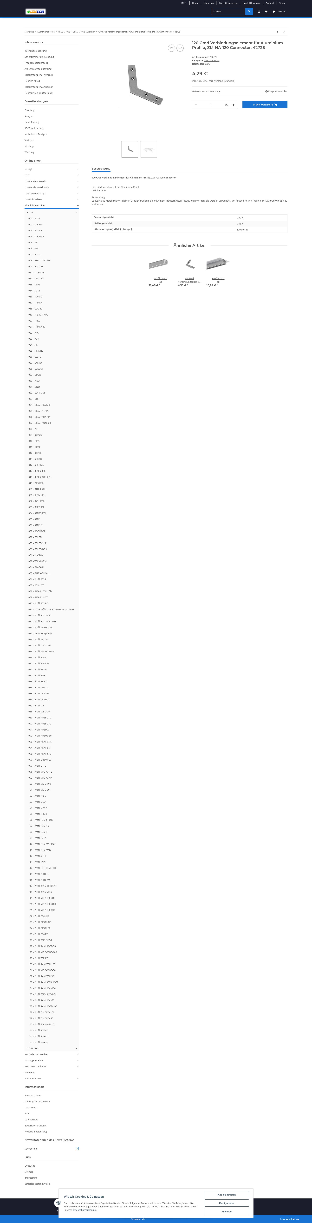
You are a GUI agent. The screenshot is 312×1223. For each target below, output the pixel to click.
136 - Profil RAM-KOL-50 (41, 1000)
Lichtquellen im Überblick (38, 92)
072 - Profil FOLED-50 (39, 615)
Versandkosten (33, 1095)
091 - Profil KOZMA (38, 729)
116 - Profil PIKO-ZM (39, 879)
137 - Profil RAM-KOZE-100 (42, 1006)
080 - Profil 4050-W (38, 663)
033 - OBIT (34, 398)
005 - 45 (32, 242)
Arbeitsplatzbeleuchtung (38, 68)
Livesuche (30, 1165)
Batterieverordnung (35, 1125)
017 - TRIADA (35, 302)
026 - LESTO (34, 356)
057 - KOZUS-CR (37, 531)
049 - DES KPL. (36, 483)
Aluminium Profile (35, 205)
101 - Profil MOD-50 (39, 789)
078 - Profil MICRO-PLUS (41, 651)
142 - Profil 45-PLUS (38, 1036)
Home (195, 3)
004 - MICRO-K (36, 236)
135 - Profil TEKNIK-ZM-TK (42, 994)
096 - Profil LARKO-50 (39, 759)
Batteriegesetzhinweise (37, 1183)
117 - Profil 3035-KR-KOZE (42, 886)
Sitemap (29, 1171)
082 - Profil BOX (36, 675)
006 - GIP (33, 248)
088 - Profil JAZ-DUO (39, 711)
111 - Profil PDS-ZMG (39, 849)
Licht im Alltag (32, 80)
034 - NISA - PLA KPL (39, 404)
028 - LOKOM (35, 368)
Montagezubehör (34, 1060)
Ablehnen (226, 1211)
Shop (282, 3)
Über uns (209, 3)
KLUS (30, 212)
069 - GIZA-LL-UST (38, 597)
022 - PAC (33, 332)
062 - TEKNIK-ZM (37, 561)
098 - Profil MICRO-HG (40, 771)
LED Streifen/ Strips (35, 193)
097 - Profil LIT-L (37, 765)
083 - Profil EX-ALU (38, 681)
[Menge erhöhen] (233, 104)
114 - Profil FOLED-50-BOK (42, 867)
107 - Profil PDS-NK (38, 825)
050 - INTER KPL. (37, 489)
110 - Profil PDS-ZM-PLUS (41, 843)
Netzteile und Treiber (36, 1054)
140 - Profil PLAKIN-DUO (41, 1024)
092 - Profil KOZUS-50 (40, 735)
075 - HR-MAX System (40, 633)
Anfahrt (270, 3)
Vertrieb (29, 140)
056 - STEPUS (35, 525)
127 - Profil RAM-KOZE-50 (42, 946)
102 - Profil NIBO (37, 795)
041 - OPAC (34, 446)
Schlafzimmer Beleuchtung (39, 56)
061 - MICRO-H (36, 555)
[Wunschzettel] (266, 11)
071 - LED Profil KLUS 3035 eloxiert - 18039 (51, 609)
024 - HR (33, 344)
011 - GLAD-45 (36, 278)
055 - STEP (34, 519)
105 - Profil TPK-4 (37, 813)
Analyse (29, 116)
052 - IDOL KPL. (36, 501)
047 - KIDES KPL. (37, 471)
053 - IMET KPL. (36, 507)
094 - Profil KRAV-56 (39, 747)
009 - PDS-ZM (35, 266)
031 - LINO (34, 386)
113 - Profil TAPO (37, 861)
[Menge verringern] (195, 104)
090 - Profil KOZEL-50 (39, 723)
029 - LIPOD (34, 374)
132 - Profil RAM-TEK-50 (41, 976)
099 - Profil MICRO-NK (40, 777)
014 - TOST (34, 290)
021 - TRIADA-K (36, 326)
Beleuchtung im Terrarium (39, 74)
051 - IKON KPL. (36, 495)
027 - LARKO (35, 362)
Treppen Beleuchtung (36, 62)
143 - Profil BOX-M (38, 1042)
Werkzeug (30, 1072)
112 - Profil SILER (37, 855)
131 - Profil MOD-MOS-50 (42, 970)
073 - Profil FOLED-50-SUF (42, 621)
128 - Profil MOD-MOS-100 (42, 952)
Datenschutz (31, 1119)
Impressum (31, 1177)
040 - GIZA (33, 440)
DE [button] (182, 3)
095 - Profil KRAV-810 (39, 753)
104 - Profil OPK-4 (37, 807)
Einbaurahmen (33, 1078)
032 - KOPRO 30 (37, 392)
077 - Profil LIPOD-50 (39, 645)
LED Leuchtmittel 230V (37, 187)
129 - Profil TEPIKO (38, 958)
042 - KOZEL (34, 452)
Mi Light (29, 169)
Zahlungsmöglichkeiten (37, 1101)
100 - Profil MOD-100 (39, 783)
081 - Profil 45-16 (37, 669)
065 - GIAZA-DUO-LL (39, 573)
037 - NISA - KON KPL (39, 422)
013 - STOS (34, 284)
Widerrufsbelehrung (36, 1131)
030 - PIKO (34, 380)
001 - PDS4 (34, 218)
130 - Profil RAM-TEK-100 (41, 964)
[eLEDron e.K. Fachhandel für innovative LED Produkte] (36, 11)
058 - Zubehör (211, 60)
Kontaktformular (252, 3)
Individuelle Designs (36, 134)
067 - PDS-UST (36, 585)
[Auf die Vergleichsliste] (171, 48)
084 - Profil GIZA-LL (38, 687)
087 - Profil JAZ (36, 705)
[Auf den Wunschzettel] (180, 48)
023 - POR (33, 338)
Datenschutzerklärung (84, 1210)
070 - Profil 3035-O (38, 603)
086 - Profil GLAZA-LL (39, 699)
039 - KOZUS (35, 434)
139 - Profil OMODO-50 (40, 1018)
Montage (29, 146)
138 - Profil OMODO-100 (41, 1012)
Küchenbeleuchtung (36, 50)
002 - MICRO (35, 224)
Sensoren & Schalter (36, 1066)
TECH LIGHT (33, 1048)
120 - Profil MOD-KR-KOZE (42, 904)
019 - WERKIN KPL (38, 314)
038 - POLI (33, 428)
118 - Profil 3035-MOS (40, 892)
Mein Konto (31, 1107)
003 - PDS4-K (35, 230)
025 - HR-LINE (35, 350)
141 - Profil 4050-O (38, 1030)
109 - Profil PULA (37, 837)
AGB (27, 1113)
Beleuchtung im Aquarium (39, 86)
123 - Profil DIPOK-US (39, 922)
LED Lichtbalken (33, 199)
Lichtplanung (32, 122)
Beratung (30, 110)
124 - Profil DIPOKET (39, 928)
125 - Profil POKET (38, 934)
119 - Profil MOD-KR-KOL (41, 898)
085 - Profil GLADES (38, 693)
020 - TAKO (34, 320)
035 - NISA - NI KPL (38, 410)
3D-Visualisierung (34, 128)
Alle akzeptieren (227, 1194)
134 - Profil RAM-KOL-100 (42, 988)
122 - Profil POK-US (38, 916)
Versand (219, 80)
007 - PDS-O (34, 254)
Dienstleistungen (228, 3)
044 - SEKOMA (36, 465)
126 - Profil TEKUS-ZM (40, 940)
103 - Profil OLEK (37, 801)
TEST (27, 175)
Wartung (29, 152)
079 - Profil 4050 (37, 657)
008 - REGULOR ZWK (39, 260)
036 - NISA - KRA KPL (39, 416)
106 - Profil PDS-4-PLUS (40, 819)
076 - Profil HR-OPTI (39, 639)
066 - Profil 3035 (37, 579)
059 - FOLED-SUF (37, 543)
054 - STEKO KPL (37, 513)
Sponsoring (51, 1148)
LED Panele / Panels (35, 181)
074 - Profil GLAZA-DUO (40, 627)
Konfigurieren (226, 1203)
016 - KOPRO (35, 296)
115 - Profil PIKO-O (38, 873)
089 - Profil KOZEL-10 (39, 717)
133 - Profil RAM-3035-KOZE (43, 982)
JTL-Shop (295, 1218)
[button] (259, 11)
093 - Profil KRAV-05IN (40, 741)
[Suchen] (249, 11)
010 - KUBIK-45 (36, 272)
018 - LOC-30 (35, 308)
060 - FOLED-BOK (37, 549)
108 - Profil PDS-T (37, 831)
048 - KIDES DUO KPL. (40, 477)
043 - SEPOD (35, 458)
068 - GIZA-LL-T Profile (40, 591)
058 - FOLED (35, 537)
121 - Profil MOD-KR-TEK (41, 910)
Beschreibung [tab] (101, 168)
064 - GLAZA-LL (36, 567)
